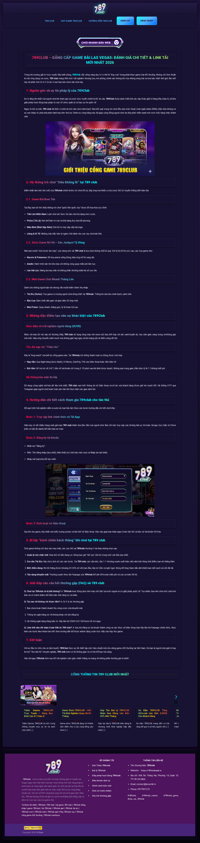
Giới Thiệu (101, 765)
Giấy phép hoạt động (106, 775)
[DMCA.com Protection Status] (33, 828)
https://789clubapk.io (151, 770)
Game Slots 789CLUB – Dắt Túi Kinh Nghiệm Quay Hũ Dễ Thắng (76, 713)
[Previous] (22, 702)
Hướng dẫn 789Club (100, 20)
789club (27, 779)
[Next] (176, 702)
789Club (49, 20)
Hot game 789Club (71, 20)
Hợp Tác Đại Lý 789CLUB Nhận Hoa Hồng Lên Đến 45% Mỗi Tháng (114, 713)
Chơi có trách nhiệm (101, 791)
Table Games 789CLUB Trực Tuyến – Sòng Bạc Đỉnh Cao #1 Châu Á (38, 713)
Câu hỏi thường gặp (101, 796)
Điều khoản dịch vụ (101, 780)
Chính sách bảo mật (101, 786)
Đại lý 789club (99, 770)
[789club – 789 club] (100, 9)
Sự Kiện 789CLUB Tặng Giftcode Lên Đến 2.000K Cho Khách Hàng (152, 713)
